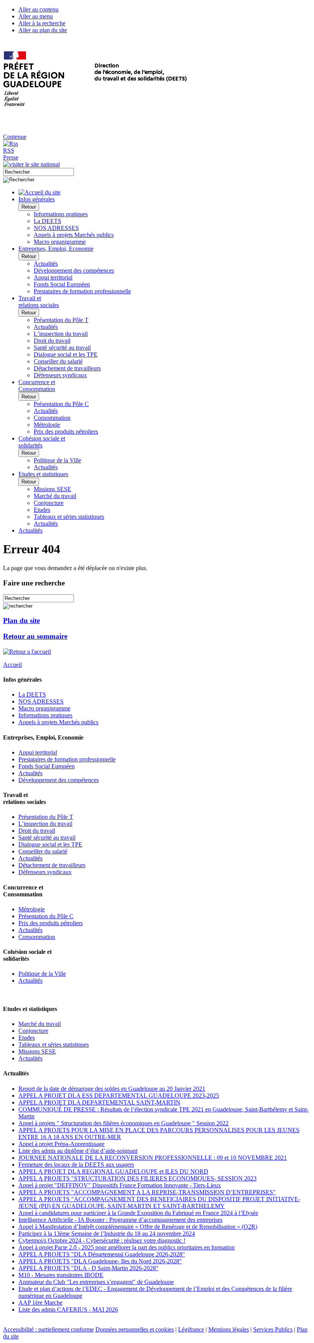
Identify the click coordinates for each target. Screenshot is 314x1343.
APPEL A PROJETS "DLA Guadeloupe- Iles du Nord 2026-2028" (100, 1261)
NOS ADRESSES (56, 228)
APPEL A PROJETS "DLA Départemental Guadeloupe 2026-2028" (101, 1254)
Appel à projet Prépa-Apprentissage (61, 1144)
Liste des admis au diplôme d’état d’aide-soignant (77, 1150)
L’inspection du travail (61, 333)
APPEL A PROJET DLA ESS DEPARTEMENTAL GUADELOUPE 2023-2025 (118, 1095)
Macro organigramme (60, 241)
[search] (38, 172)
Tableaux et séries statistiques (69, 516)
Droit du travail (52, 340)
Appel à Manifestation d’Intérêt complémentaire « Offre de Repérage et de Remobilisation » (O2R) (137, 1226)
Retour (28, 207)
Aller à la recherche (41, 23)
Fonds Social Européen (62, 284)
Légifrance (191, 1329)
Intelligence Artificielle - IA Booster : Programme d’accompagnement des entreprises (120, 1219)
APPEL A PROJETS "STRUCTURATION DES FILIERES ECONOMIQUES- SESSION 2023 (137, 1178)
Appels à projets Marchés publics (74, 235)
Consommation (52, 417)
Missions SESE (52, 489)
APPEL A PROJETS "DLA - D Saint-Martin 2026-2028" (88, 1268)
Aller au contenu (38, 9)
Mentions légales (228, 1329)
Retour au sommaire (35, 636)
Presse (10, 157)
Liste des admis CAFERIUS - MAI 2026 (68, 1309)
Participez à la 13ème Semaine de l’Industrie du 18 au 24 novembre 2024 (106, 1233)
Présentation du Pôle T (61, 320)
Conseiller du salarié (58, 361)
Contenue (14, 136)
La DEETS (47, 221)
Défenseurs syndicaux (60, 375)
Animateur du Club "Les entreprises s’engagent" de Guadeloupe (96, 1282)
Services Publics (273, 1329)
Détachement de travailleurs (67, 368)
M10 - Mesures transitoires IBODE (60, 1275)
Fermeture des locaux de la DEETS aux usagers (76, 1164)
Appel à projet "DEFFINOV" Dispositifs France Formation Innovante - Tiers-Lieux (119, 1185)
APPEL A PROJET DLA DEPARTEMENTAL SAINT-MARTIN (99, 1102)
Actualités (46, 263)
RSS (8, 150)
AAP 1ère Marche (40, 1302)
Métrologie (47, 424)
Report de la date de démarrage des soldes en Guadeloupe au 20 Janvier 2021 (111, 1088)
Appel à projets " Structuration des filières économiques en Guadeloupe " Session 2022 (123, 1123)
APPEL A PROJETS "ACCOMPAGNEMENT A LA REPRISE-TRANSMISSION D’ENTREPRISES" (147, 1192)
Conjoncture (49, 503)
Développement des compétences (74, 270)
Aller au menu (35, 16)
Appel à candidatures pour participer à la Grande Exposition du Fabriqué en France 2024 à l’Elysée (138, 1213)
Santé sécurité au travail (62, 347)
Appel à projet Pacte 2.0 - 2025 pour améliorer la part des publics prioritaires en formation (126, 1247)
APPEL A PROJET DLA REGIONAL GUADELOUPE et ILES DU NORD (113, 1171)
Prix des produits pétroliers (66, 431)
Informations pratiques (61, 214)
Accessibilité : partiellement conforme (48, 1329)
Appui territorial (53, 277)
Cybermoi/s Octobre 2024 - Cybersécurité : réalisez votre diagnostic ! (101, 1240)
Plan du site (21, 620)
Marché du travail (55, 496)
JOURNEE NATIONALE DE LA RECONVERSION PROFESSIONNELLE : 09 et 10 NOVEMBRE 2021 (152, 1157)
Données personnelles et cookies (134, 1329)
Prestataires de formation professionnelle (82, 291)
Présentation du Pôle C (61, 404)
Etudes (42, 509)
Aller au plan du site (42, 30)
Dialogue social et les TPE (66, 354)
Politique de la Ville (57, 460)
